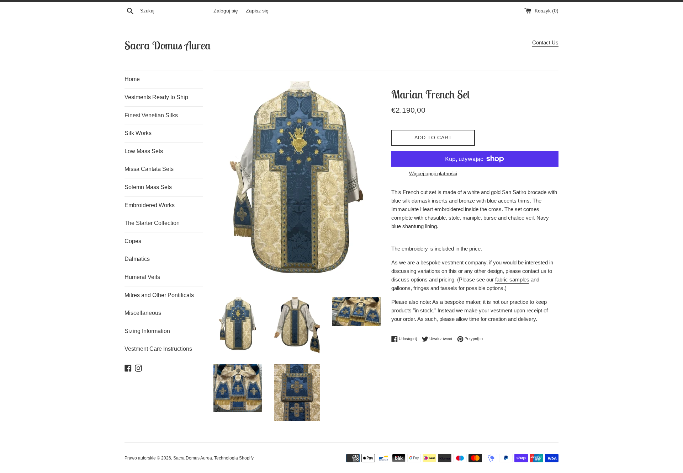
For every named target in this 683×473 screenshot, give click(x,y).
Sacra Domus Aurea (168, 45)
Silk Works (138, 133)
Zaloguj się (225, 11)
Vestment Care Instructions (158, 349)
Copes (133, 241)
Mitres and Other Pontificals (159, 295)
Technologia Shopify (234, 458)
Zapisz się (257, 11)
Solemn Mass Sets (148, 187)
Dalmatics (137, 259)
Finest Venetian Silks (151, 115)
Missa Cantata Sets (149, 169)
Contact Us (545, 42)
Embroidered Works (150, 205)
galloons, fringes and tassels (424, 288)
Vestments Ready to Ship (156, 97)
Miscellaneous (143, 313)
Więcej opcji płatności (433, 173)
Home (132, 79)
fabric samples (512, 279)
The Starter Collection (152, 223)
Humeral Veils (142, 277)
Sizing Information (147, 331)
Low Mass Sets (144, 151)
